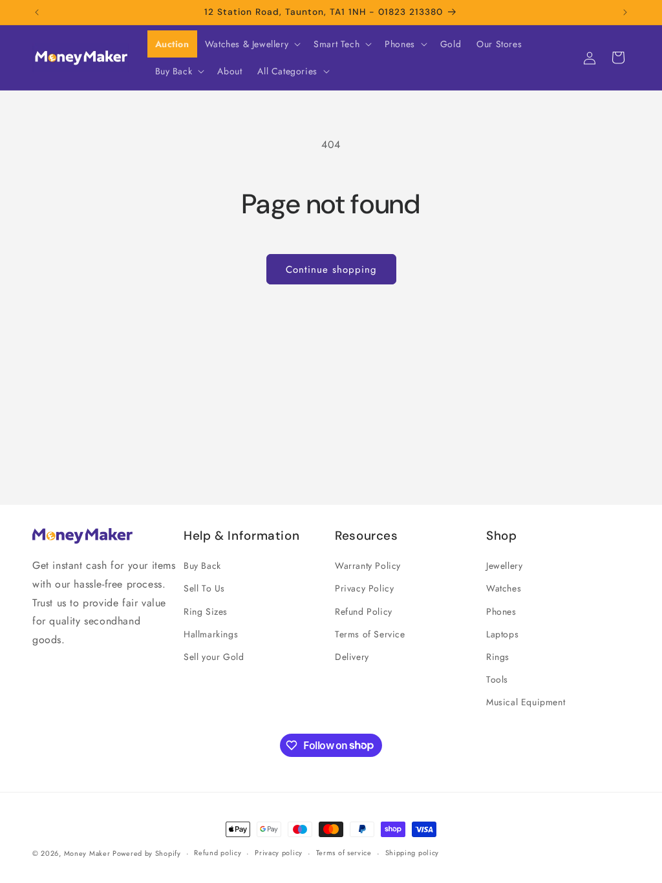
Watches (503, 588)
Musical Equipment (525, 702)
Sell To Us (204, 588)
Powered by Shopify (146, 853)
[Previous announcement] (37, 12)
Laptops (502, 634)
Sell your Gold (214, 656)
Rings (497, 656)
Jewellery (504, 565)
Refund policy (217, 852)
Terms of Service (370, 634)
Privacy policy (279, 852)
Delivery (352, 656)
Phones (501, 611)
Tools (497, 679)
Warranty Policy (368, 565)
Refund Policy (363, 611)
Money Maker (88, 853)
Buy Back (202, 565)
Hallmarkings (211, 634)
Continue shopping (331, 269)
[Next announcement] (625, 12)
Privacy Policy (364, 588)
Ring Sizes (206, 611)
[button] (251, 44)
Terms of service (344, 852)
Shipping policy (412, 852)
